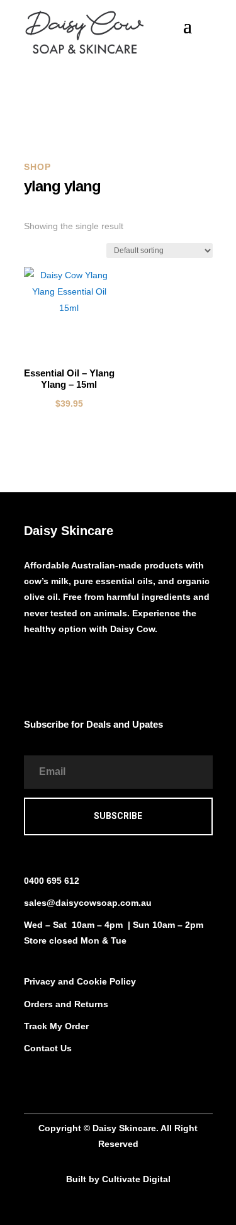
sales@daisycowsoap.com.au (88, 903)
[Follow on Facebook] (34, 666)
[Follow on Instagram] (59, 666)
